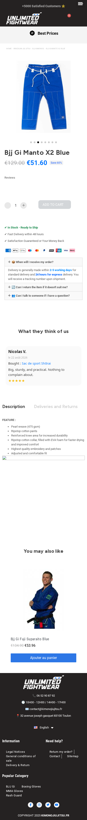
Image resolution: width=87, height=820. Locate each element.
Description (13, 406)
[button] (6, 100)
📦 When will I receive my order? (32, 262)
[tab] (43, 262)
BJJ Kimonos (38, 49)
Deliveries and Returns (56, 406)
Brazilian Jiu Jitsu (22, 49)
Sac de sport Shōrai (36, 363)
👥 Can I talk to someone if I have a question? (41, 295)
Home (9, 49)
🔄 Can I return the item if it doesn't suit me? (40, 287)
